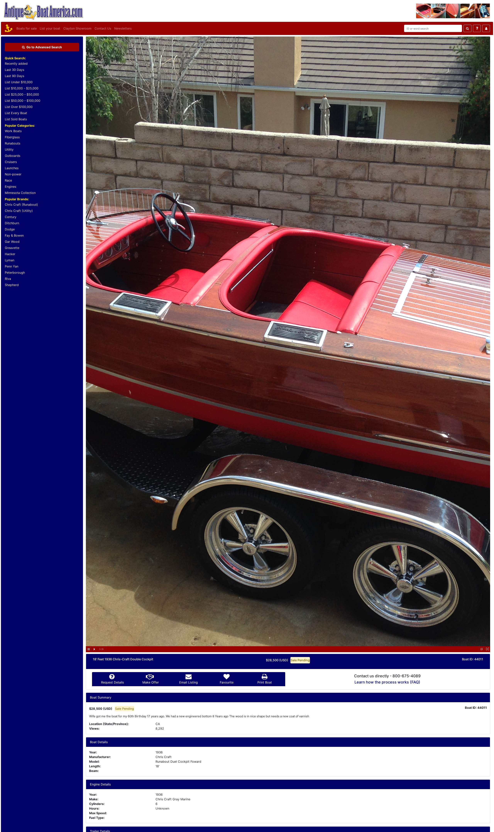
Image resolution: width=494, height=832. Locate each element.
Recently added (16, 63)
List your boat (50, 28)
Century (10, 217)
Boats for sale (26, 28)
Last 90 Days (14, 76)
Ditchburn (12, 223)
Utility (9, 149)
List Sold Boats (16, 119)
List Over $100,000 (19, 107)
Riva (8, 279)
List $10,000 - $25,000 (21, 88)
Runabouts (12, 143)
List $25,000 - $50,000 (22, 94)
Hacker (10, 254)
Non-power (13, 174)
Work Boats (13, 131)
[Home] (8, 28)
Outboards (12, 156)
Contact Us (103, 28)
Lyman (9, 260)
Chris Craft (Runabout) (21, 204)
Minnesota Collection (20, 193)
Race (8, 180)
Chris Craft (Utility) (19, 211)
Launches (12, 168)
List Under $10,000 (19, 82)
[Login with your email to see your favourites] (486, 28)
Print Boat (264, 682)
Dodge (10, 229)
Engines (10, 186)
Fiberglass (12, 137)
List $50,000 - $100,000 (22, 101)
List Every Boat (16, 113)
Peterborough (15, 272)
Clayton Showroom (77, 28)
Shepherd (12, 285)
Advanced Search (44, 47)
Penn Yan (11, 266)
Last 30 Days (14, 70)
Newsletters (123, 28)
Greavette (12, 248)
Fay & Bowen (14, 235)
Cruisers (11, 162)
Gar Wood (12, 242)
